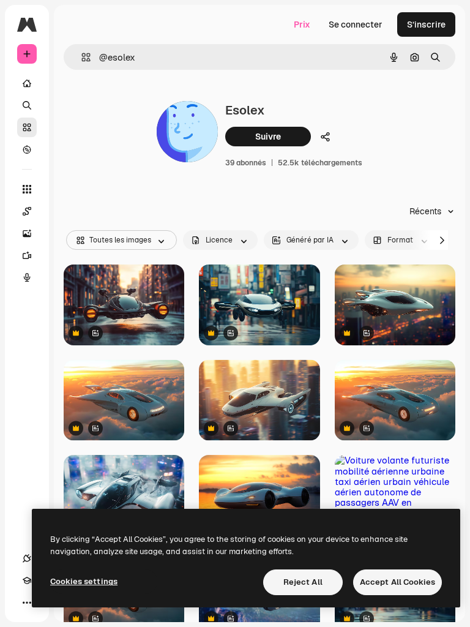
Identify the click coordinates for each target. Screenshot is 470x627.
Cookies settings (84, 581)
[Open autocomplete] (81, 57)
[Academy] (27, 580)
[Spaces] (27, 211)
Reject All (303, 582)
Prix (302, 24)
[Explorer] (27, 149)
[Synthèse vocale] (27, 277)
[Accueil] (27, 83)
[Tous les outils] (27, 189)
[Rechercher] (27, 105)
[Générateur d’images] (27, 233)
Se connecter (355, 24)
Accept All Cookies (397, 582)
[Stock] (27, 127)
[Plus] (27, 602)
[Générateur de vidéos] (27, 255)
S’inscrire (426, 24)
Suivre (268, 136)
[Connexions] (27, 558)
